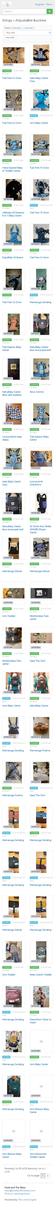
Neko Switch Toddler (41, 974)
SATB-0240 (35, 782)
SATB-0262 (8, 961)
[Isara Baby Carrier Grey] (13, 458)
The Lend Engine (27, 1199)
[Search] (50, 11)
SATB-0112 (8, 378)
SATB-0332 (8, 1096)
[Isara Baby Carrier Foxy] (41, 55)
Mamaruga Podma (40, 750)
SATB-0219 (35, 737)
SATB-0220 (8, 782)
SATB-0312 (35, 1006)
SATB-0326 (35, 1051)
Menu (49, 4)
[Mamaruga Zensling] (41, 279)
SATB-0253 (35, 872)
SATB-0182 (8, 558)
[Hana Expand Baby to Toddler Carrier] (13, 145)
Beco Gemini (37, 392)
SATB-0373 (35, 1096)
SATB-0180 (35, 513)
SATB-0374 (8, 1141)
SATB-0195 (35, 603)
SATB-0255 (35, 916)
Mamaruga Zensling (40, 302)
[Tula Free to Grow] (13, 55)
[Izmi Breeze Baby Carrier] (41, 1086)
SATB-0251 (35, 827)
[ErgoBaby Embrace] (13, 234)
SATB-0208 (35, 692)
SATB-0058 (35, 199)
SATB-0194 (8, 603)
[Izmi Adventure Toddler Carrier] (41, 1131)
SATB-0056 (35, 154)
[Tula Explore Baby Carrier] (13, 324)
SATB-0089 (35, 289)
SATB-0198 (8, 647)
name (41, 1168)
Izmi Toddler (8, 616)
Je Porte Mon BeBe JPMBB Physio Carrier (40, 529)
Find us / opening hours (17, 1193)
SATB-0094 (8, 334)
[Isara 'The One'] (41, 638)
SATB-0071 (35, 244)
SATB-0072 (8, 289)
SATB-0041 (8, 154)
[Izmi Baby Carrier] (41, 100)
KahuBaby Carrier (39, 705)
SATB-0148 (35, 423)
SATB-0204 (35, 647)
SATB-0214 (8, 737)
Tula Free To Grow (39, 167)
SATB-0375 (35, 1141)
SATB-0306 (8, 1006)
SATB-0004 (8, 65)
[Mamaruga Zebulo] (13, 548)
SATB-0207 (8, 692)
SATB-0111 (35, 334)
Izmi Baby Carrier (39, 123)
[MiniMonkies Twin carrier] (41, 593)
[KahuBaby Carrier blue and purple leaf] (41, 324)
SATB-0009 (35, 65)
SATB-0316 (8, 1051)
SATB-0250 (8, 827)
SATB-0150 (8, 468)
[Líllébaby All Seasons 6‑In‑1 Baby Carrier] (13, 189)
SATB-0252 (8, 872)
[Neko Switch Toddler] (41, 952)
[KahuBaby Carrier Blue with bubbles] (13, 369)
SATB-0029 (8, 109)
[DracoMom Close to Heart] (41, 996)
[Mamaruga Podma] (41, 727)
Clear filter (10, 37)
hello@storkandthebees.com (20, 1190)
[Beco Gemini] (41, 369)
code (7, 1171)
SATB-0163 (8, 513)
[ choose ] (16, 28)
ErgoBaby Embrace (12, 257)
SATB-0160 (35, 468)
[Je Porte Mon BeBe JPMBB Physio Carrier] (41, 503)
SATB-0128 (35, 378)
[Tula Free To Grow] (41, 145)
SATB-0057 (8, 199)
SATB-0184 (35, 558)
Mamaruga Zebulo (12, 571)
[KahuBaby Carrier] (41, 683)
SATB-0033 (35, 109)
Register (39, 4)
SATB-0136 (8, 423)
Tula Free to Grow (11, 78)
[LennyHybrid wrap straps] (13, 414)
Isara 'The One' (37, 661)
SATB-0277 (35, 961)
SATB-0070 (8, 244)
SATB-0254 (8, 916)
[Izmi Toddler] (13, 593)
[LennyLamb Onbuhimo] (41, 458)
